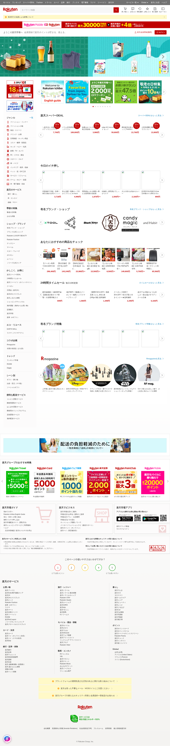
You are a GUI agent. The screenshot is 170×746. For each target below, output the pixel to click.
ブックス (75, 2)
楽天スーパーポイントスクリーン (127, 633)
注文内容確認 (10, 530)
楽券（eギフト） (13, 317)
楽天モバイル (64, 625)
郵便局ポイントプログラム (16, 411)
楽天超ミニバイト (121, 643)
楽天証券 (8, 652)
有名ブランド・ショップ (15, 228)
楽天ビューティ (120, 602)
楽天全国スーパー (11, 612)
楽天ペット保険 (10, 672)
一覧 (31, 118)
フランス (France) (121, 657)
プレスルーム (98, 728)
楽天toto (63, 607)
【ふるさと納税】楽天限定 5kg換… (93, 266)
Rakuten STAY (65, 598)
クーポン (10, 286)
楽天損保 (8, 660)
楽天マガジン (64, 659)
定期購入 (10, 310)
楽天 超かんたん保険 (12, 667)
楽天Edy (8, 641)
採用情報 (108, 728)
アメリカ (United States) (123, 655)
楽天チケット (64, 661)
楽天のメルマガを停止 (24, 530)
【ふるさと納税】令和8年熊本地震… (108, 266)
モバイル (6, 2)
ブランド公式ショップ (15, 232)
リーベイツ (102, 2)
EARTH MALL (12, 329)
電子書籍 (84, 2)
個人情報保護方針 (120, 728)
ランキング (16, 2)
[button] (133, 10)
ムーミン (10, 259)
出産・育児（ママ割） (15, 383)
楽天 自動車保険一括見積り (15, 664)
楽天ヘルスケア (120, 598)
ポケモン (10, 255)
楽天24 (111, 2)
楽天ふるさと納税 (13, 298)
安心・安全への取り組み (12, 517)
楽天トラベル (64, 590)
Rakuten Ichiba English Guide (14, 514)
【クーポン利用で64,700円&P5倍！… (123, 266)
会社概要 (47, 728)
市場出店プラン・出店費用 (70, 517)
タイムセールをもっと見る (150, 283)
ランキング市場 (12, 360)
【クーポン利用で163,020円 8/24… (48, 266)
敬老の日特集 (11, 212)
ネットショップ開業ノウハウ (70, 522)
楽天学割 (10, 313)
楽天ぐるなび (119, 607)
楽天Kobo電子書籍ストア (14, 593)
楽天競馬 (63, 612)
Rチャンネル (64, 654)
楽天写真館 (119, 614)
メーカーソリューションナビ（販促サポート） (77, 525)
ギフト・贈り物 (12, 380)
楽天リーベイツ (10, 614)
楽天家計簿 (119, 619)
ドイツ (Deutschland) (122, 660)
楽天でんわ (64, 630)
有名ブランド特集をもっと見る (148, 324)
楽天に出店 (155, 2)
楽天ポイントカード (122, 628)
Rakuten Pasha (120, 636)
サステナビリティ (122, 529)
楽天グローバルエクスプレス (15, 624)
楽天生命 (8, 662)
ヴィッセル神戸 (65, 671)
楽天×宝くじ (64, 610)
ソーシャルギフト (13, 387)
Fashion (40, 2)
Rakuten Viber (65, 645)
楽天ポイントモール (122, 631)
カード (56, 2)
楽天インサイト (120, 641)
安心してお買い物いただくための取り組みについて (104, 546)
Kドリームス (64, 614)
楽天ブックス (10, 590)
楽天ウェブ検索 (65, 635)
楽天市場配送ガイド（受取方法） (15, 522)
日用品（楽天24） (13, 290)
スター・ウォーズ (13, 251)
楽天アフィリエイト (67, 638)
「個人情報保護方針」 (37, 548)
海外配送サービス (13, 418)
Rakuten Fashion (13, 239)
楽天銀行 (8, 650)
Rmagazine (11, 345)
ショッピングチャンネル (15, 302)
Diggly (9, 368)
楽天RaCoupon (10, 619)
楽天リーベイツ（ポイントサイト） (19, 282)
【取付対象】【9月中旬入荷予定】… (63, 266)
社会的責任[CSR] (85, 728)
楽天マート (9, 610)
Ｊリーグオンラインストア (14, 622)
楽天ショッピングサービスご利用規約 (17, 525)
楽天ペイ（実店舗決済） (69, 530)
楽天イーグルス (65, 668)
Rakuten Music (65, 664)
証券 (63, 2)
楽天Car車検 (119, 612)
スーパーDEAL (28, 2)
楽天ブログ (64, 642)
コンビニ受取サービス (15, 399)
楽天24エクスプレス (14, 294)
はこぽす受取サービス (15, 407)
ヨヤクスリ (119, 595)
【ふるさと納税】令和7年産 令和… (137, 266)
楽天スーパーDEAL (14, 275)
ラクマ (92, 2)
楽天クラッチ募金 (122, 526)
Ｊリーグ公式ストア (14, 263)
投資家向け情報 (57, 728)
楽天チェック (119, 638)
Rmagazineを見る (154, 359)
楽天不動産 (119, 617)
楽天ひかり (64, 628)
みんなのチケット (66, 666)
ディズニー (11, 243)
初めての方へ (8, 512)
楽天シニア (119, 600)
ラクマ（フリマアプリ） (15, 333)
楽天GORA (64, 605)
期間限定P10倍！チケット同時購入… (152, 266)
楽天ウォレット (10, 655)
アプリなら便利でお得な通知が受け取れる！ (132, 512)
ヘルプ (164, 2)
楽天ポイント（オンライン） (70, 528)
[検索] (116, 10)
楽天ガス (118, 593)
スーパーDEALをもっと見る (150, 115)
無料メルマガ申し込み (12, 520)
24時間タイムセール (14, 278)
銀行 (68, 2)
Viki (61, 656)
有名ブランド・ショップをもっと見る (146, 209)
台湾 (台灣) (118, 652)
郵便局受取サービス (14, 403)
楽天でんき (119, 590)
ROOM (9, 364)
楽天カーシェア (65, 602)
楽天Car (117, 610)
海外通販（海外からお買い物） (18, 306)
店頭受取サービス (13, 415)
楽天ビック (9, 600)
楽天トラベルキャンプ (68, 595)
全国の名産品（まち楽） (15, 348)
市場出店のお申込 (66, 514)
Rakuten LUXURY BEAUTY (17, 236)
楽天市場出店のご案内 (68, 512)
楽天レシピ (119, 605)
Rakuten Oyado (65, 600)
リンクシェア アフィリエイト (70, 640)
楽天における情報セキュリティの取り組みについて (104, 539)
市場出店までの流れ (67, 520)
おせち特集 (11, 216)
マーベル (10, 247)
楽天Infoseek (64, 633)
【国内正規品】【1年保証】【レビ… (78, 266)
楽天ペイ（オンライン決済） (15, 636)
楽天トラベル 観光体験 (68, 593)
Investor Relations (70, 728)
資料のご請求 (79, 514)
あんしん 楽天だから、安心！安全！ (157, 548)
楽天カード (9, 633)
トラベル (48, 2)
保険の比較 (9, 669)
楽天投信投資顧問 (11, 657)
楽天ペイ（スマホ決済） (14, 638)
